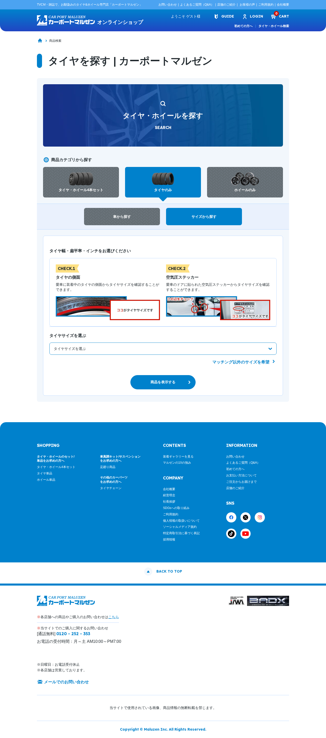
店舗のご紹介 (226, 4)
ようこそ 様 (185, 16)
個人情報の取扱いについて (181, 520)
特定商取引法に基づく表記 (181, 533)
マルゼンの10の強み (177, 462)
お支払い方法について (241, 475)
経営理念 (169, 495)
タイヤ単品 (44, 473)
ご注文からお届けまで (241, 482)
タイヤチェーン (110, 488)
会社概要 (283, 4)
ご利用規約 (266, 4)
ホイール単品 (46, 479)
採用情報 (169, 539)
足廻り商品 (107, 467)
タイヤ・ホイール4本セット (56, 467)
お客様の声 (247, 4)
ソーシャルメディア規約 (180, 527)
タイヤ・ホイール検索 (274, 26)
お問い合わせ (167, 4)
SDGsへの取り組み (176, 508)
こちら (113, 617)
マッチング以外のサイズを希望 (241, 362)
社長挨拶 (169, 501)
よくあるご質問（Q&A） (197, 4)
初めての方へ (243, 26)
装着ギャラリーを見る (178, 456)
